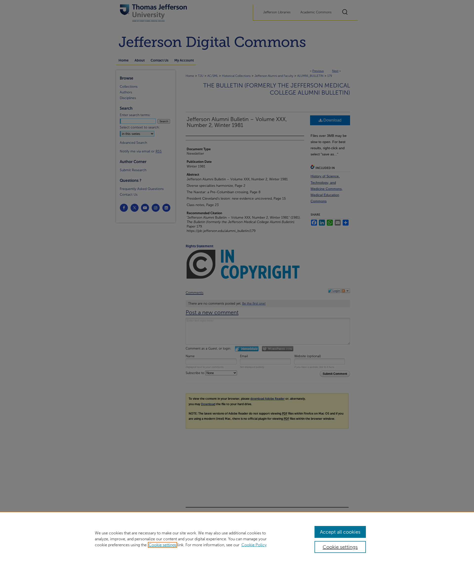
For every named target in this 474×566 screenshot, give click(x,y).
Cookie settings (162, 545)
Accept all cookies (340, 532)
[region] (237, 539)
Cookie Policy (254, 545)
